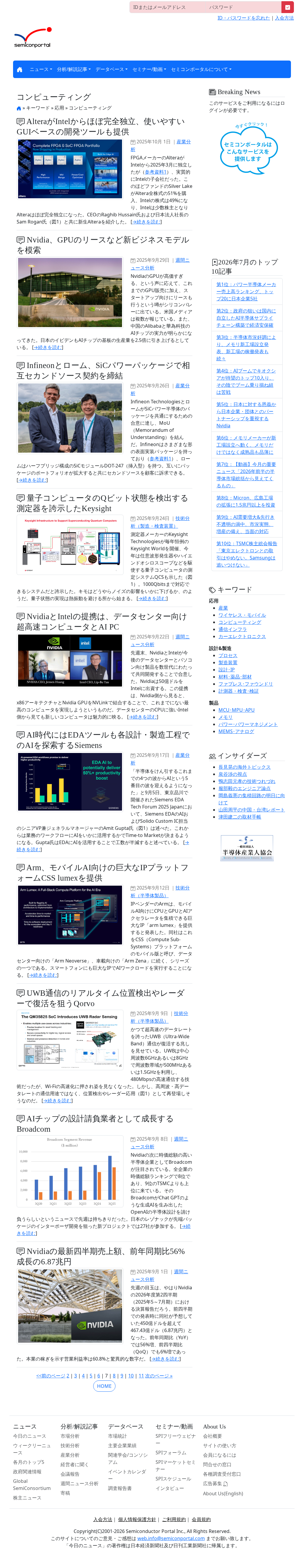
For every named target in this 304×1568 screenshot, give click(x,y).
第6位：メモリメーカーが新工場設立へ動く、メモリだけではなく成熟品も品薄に (246, 445)
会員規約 (201, 1519)
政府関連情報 (27, 1471)
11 (141, 1375)
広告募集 (213, 1483)
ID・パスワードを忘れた (244, 18)
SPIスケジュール (173, 1478)
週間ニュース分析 (80, 1483)
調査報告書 (120, 1488)
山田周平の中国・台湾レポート (251, 809)
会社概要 (212, 1436)
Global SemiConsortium (32, 1484)
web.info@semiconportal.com (171, 1538)
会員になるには (219, 1455)
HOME (104, 1386)
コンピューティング (239, 622)
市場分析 (70, 1436)
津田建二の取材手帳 (239, 817)
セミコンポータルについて (199, 69)
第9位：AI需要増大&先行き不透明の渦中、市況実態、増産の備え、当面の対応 (245, 524)
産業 (223, 608)
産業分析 (70, 1455)
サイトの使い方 (219, 1445)
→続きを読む (146, 221)
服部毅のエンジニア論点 (244, 788)
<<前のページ (50, 1375)
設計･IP (226, 669)
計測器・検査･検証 (238, 691)
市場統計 (117, 1436)
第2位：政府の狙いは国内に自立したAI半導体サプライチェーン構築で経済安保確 (246, 317)
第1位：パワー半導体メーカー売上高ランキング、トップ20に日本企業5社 (246, 291)
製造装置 (228, 662)
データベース (110, 69)
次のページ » (158, 1375)
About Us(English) (223, 1493)
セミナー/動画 (147, 69)
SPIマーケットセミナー (176, 1465)
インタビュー (170, 1488)
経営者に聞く (75, 1464)
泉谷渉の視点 (232, 774)
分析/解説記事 (72, 69)
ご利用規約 (174, 1519)
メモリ (225, 717)
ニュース (39, 69)
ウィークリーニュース (32, 1449)
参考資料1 (156, 172)
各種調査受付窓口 (222, 1474)
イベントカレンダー (127, 1475)
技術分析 (70, 1445)
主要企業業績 (122, 1445)
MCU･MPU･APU (236, 710)
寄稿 (65, 1493)
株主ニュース (27, 1497)
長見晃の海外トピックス (244, 767)
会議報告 (70, 1474)
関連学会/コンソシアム (128, 1458)
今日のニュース (29, 1436)
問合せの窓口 (217, 1464)
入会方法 (284, 18)
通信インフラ (232, 629)
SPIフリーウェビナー (176, 1439)
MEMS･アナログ (236, 731)
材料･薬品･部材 (235, 676)
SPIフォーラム (171, 1452)
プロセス (228, 655)
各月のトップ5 (28, 1462)
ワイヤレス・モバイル (242, 615)
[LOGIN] (287, 7)
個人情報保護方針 (137, 1519)
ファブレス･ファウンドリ (245, 684)
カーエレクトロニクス (242, 636)
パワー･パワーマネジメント (248, 724)
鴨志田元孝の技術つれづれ (247, 781)
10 (131, 1375)
